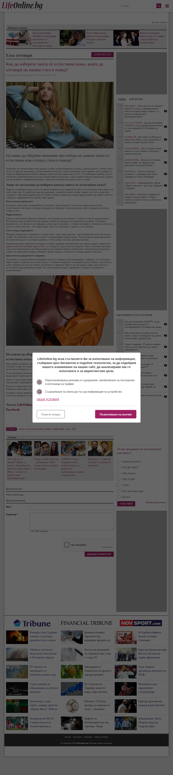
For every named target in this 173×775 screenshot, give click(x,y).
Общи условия (48, 399)
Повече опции (50, 414)
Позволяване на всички (116, 414)
